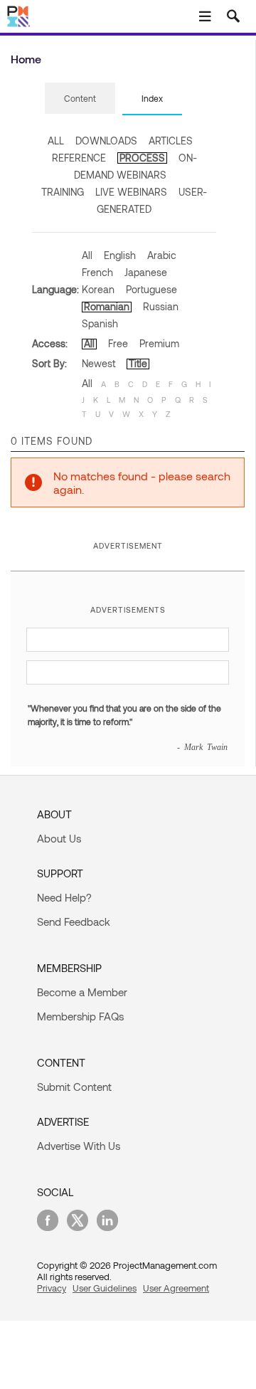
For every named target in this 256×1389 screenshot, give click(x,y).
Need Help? (64, 897)
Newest (98, 363)
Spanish (100, 323)
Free (118, 343)
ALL (56, 140)
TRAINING (62, 192)
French (97, 272)
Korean (98, 289)
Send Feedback (73, 921)
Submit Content (74, 1086)
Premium (159, 343)
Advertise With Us (78, 1145)
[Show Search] (233, 16)
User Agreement (176, 1288)
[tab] (80, 99)
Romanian (106, 306)
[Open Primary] (204, 16)
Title (138, 363)
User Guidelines (105, 1288)
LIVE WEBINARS (131, 192)
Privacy (51, 1288)
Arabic (161, 255)
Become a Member (82, 992)
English (120, 255)
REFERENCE (79, 158)
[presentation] (80, 98)
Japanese (145, 272)
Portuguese (151, 289)
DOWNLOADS (106, 140)
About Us (59, 838)
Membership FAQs (80, 1016)
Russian (160, 306)
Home (26, 58)
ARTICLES (171, 140)
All (87, 255)
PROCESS (142, 158)
